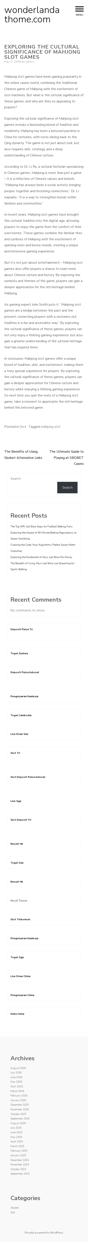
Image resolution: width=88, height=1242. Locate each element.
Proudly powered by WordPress (44, 1232)
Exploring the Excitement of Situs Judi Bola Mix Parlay (41, 557)
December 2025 (19, 1104)
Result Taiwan (18, 900)
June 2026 (16, 1077)
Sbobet (14, 1207)
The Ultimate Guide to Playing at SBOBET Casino (66, 457)
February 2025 (18, 1150)
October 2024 (18, 1169)
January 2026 (18, 1100)
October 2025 (18, 1114)
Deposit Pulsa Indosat (24, 672)
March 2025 (17, 1146)
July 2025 (16, 1127)
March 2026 (17, 1091)
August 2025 (18, 1123)
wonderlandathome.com (32, 15)
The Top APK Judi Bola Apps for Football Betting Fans (41, 526)
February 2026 (18, 1095)
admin (30, 61)
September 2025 (19, 1118)
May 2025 (16, 1137)
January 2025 (18, 1155)
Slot (23, 426)
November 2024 (19, 1164)
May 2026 (16, 1081)
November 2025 (19, 1109)
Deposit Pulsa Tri (21, 629)
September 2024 (19, 1173)
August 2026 (18, 1068)
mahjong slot (50, 426)
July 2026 (16, 1072)
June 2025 (16, 1132)
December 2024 (19, 1160)
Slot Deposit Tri (20, 819)
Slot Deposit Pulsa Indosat (27, 777)
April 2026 (16, 1086)
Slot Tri (15, 753)
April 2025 (16, 1141)
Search (15, 478)
